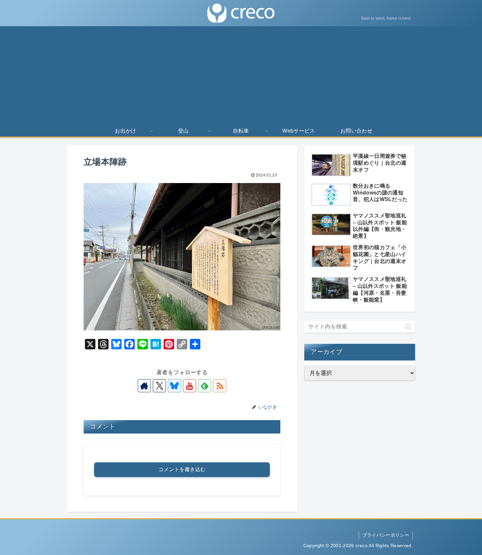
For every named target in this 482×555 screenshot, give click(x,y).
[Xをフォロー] (159, 385)
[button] (408, 326)
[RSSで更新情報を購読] (219, 385)
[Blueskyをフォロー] (174, 385)
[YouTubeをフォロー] (189, 385)
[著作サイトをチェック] (144, 385)
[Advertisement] (241, 75)
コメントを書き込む (182, 469)
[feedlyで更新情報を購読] (204, 385)
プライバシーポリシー (385, 535)
